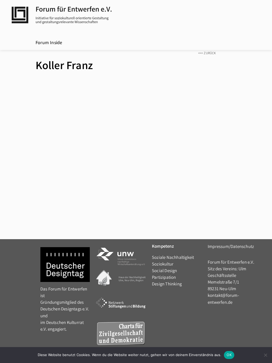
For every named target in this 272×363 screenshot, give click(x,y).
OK (229, 355)
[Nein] (265, 355)
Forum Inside (49, 43)
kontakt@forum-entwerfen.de (223, 299)
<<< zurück (207, 53)
